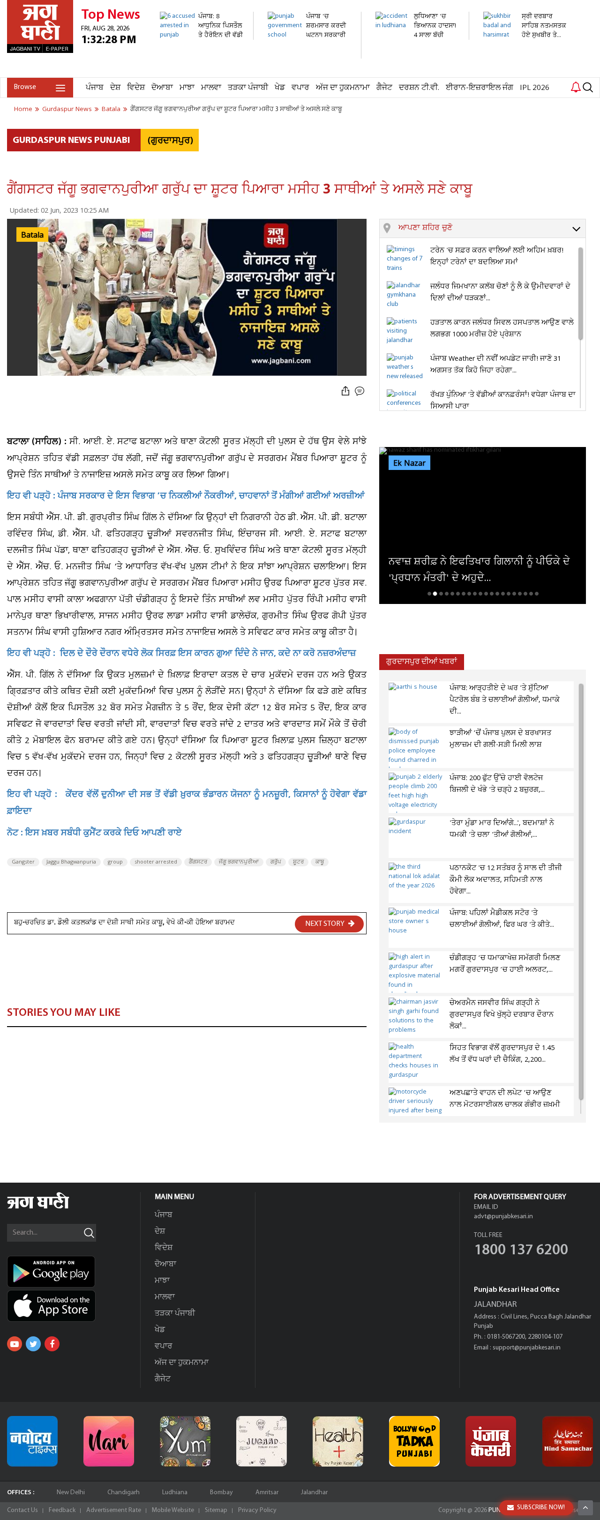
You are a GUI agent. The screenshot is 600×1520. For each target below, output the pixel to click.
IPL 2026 (534, 87)
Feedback (62, 1510)
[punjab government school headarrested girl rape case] (309, 53)
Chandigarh (123, 1492)
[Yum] (185, 1441)
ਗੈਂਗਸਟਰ (198, 862)
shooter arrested (156, 862)
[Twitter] (33, 1343)
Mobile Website (173, 1510)
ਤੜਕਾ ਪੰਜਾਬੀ (248, 87)
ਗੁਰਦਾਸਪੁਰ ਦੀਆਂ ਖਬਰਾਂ (421, 662)
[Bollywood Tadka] (414, 1441)
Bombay (221, 1492)
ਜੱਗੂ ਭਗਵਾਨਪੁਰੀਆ (239, 862)
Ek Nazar (409, 463)
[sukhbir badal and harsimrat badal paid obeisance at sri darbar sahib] (524, 72)
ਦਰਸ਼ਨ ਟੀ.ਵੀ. (419, 87)
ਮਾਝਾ (187, 87)
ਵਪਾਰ (300, 87)
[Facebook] (52, 1343)
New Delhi (71, 1492)
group (115, 862)
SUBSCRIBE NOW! (541, 1507)
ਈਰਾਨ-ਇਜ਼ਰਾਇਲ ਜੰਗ (479, 87)
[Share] (345, 391)
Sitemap (216, 1510)
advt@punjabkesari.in (503, 1216)
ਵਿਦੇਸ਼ (136, 87)
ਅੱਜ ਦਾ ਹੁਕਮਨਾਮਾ (343, 87)
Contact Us (22, 1510)
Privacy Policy (257, 1510)
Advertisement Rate (113, 1510)
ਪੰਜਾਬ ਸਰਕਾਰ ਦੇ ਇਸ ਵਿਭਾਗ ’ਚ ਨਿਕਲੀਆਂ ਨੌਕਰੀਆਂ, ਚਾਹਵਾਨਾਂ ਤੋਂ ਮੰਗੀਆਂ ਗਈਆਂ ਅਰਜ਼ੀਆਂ (210, 497)
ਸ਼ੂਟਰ (298, 862)
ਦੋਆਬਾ (162, 87)
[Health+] (338, 1441)
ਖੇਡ (280, 87)
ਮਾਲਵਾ (211, 87)
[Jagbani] (51, 1207)
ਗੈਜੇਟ (384, 87)
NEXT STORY (325, 924)
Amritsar (266, 1492)
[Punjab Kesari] (490, 1441)
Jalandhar (314, 1492)
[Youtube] (14, 1343)
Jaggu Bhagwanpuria (71, 862)
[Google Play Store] (73, 1272)
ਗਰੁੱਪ (275, 862)
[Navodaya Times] (32, 1441)
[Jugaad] (261, 1441)
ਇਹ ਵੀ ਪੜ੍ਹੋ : (31, 497)
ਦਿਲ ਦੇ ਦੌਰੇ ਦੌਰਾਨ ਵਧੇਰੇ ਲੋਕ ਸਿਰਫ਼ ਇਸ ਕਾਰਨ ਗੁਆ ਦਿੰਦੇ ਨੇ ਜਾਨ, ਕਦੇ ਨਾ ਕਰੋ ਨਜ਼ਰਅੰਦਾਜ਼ (208, 654)
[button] (491, 228)
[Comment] (360, 391)
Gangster (23, 862)
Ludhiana (175, 1492)
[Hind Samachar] (567, 1441)
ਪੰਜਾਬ (95, 87)
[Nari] (108, 1441)
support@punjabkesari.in (527, 1347)
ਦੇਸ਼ (115, 87)
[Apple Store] (73, 1306)
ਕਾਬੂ (319, 862)
